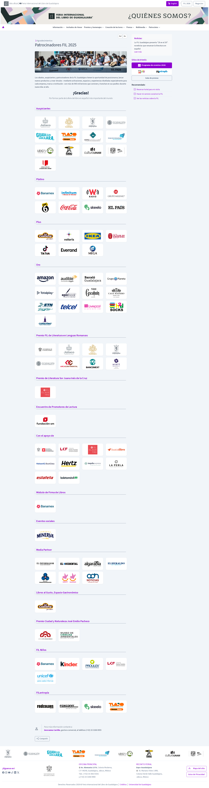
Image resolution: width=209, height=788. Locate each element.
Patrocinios (153, 27)
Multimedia (140, 27)
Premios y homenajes (93, 27)
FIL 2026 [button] (186, 3)
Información (58, 27)
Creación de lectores (114, 27)
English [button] (174, 3)
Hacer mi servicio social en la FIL (150, 94)
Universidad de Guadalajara (139, 784)
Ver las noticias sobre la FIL (148, 98)
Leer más (138, 48)
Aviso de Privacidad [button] (196, 774)
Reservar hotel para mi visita (148, 89)
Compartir (44, 738)
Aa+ (120, 36)
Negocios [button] (199, 3)
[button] (152, 65)
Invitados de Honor (74, 27)
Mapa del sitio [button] (199, 768)
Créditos (122, 784)
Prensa (129, 27)
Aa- (125, 36)
